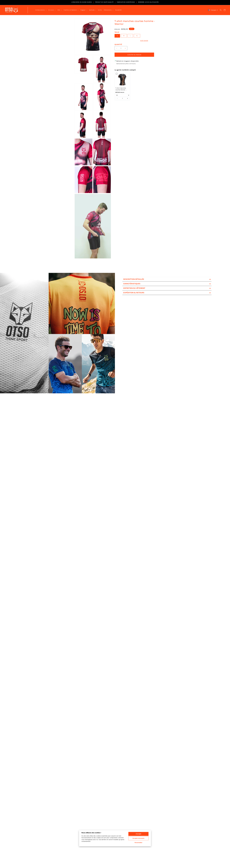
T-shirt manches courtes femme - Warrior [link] (120, 89)
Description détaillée (167, 279)
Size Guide (144, 40)
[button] (40, 10)
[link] (122, 79)
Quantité (118, 44)
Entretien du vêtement (167, 288)
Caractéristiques (167, 283)
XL (137, 36)
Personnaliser (138, 842)
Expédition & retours (167, 292)
